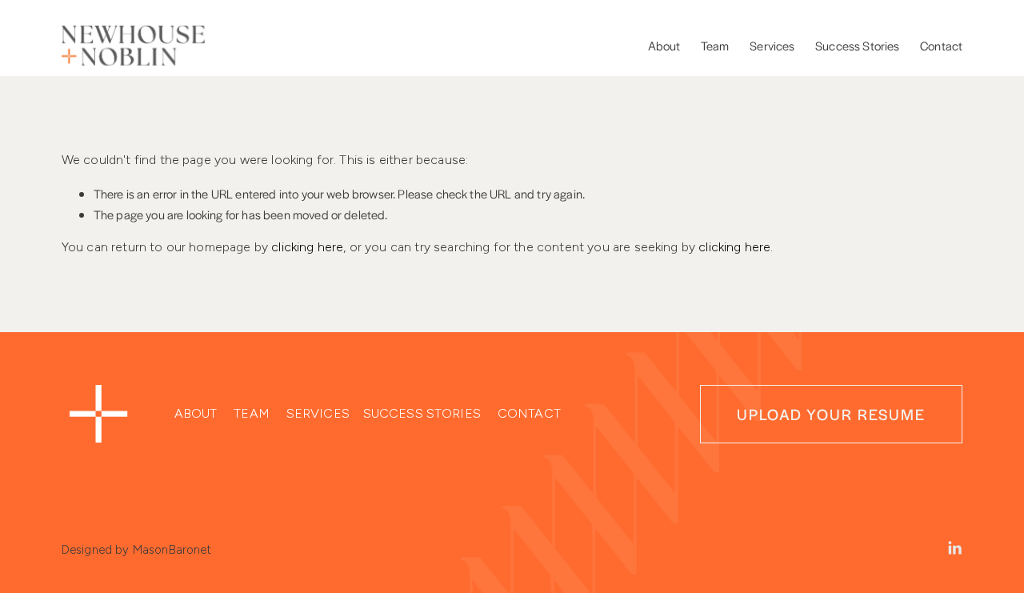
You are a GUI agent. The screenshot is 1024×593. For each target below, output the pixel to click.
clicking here (307, 246)
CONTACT (529, 413)
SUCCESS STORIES (422, 413)
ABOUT (196, 413)
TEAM (252, 413)
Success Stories (857, 45)
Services (772, 45)
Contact (941, 45)
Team (715, 45)
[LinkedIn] (954, 548)
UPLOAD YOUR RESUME (831, 413)
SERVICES (318, 413)
